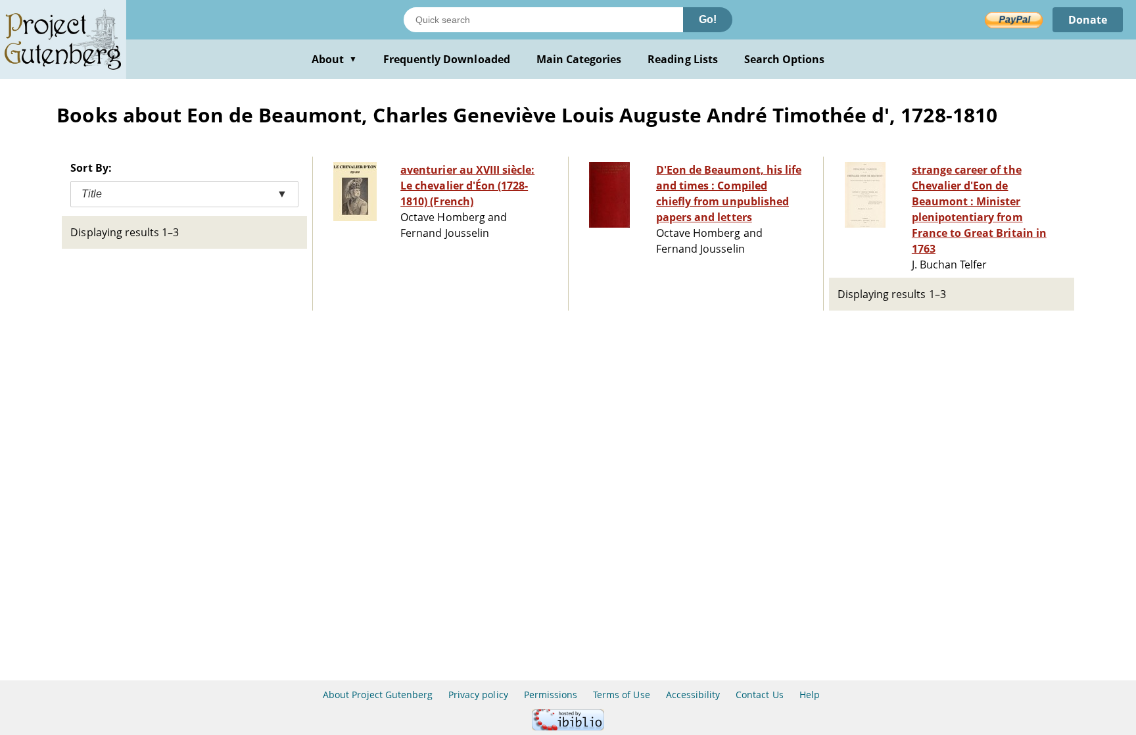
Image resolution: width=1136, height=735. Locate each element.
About (334, 59)
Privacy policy (478, 694)
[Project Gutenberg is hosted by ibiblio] (568, 727)
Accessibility (693, 694)
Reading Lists (683, 59)
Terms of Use (621, 694)
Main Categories (579, 59)
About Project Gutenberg (378, 694)
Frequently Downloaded (446, 59)
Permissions (550, 694)
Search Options (784, 59)
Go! (708, 19)
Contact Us (759, 694)
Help (809, 694)
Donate (1087, 20)
